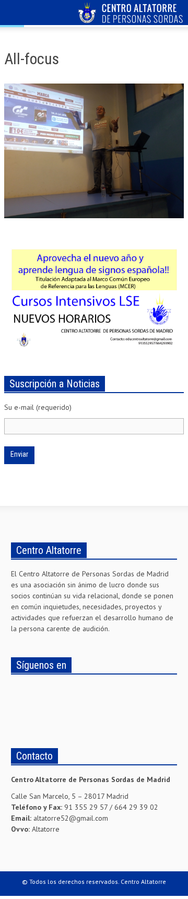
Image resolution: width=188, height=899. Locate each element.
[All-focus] (94, 153)
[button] (39, 14)
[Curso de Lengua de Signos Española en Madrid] (94, 295)
